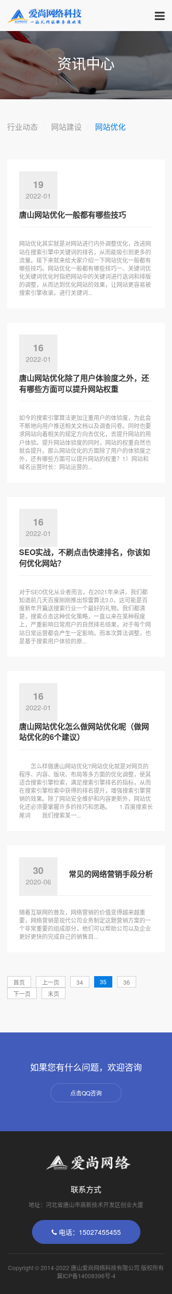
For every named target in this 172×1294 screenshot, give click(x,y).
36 (126, 982)
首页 (19, 982)
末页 (53, 993)
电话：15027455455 (89, 1232)
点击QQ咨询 (86, 1093)
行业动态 (22, 126)
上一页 (50, 982)
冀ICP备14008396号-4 (86, 1276)
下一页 (22, 993)
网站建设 (66, 126)
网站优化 (110, 126)
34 (79, 982)
